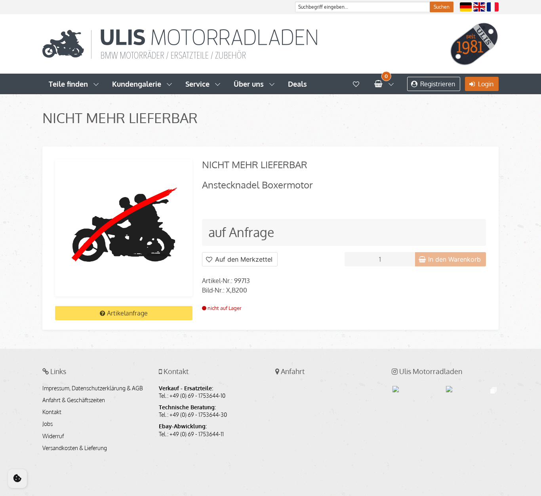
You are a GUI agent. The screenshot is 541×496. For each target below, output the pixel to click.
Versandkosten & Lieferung (74, 448)
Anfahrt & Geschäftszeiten (73, 400)
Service (197, 84)
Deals (297, 84)
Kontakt (51, 412)
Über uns (249, 84)
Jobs (47, 424)
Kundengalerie (136, 84)
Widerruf (53, 436)
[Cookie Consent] (17, 478)
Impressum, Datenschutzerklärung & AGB (92, 388)
